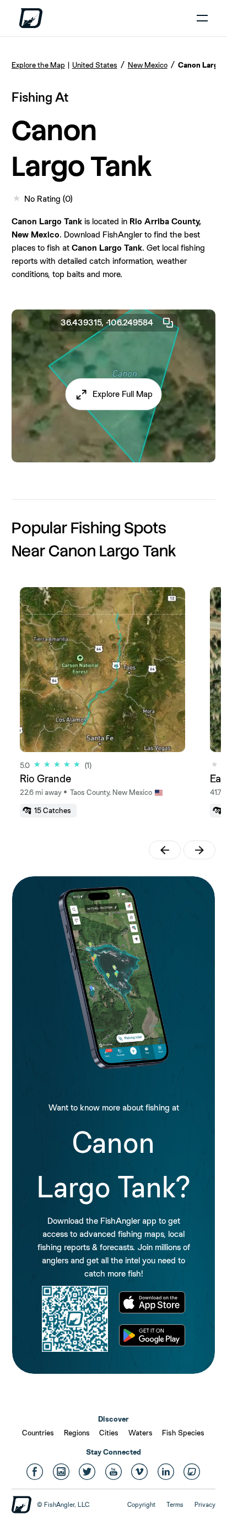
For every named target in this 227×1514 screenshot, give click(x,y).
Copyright (141, 1504)
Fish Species (183, 1433)
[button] (114, 394)
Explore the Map (38, 65)
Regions (77, 1433)
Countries (38, 1433)
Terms (174, 1504)
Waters (140, 1433)
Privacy (204, 1504)
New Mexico (147, 65)
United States (94, 65)
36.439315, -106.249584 (107, 322)
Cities (108, 1433)
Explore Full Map (123, 394)
